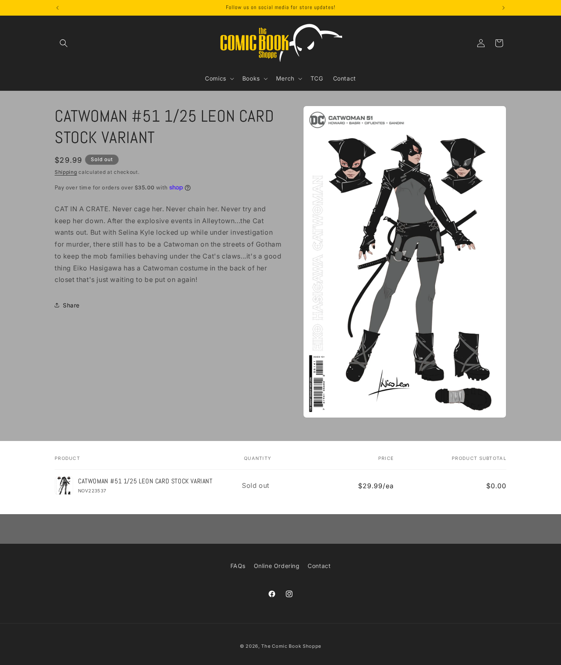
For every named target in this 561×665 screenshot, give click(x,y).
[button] (64, 43)
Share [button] (71, 304)
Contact (319, 565)
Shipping (66, 172)
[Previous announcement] (57, 8)
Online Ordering (277, 565)
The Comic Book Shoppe (291, 646)
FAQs (238, 565)
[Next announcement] (503, 8)
